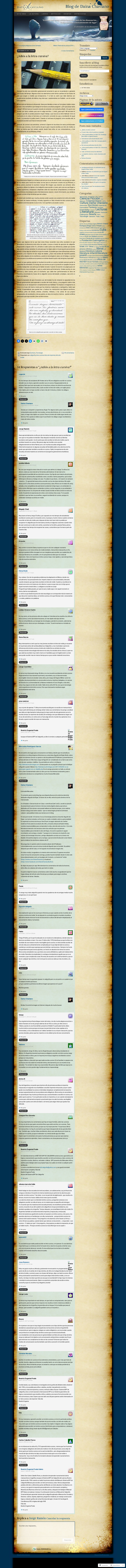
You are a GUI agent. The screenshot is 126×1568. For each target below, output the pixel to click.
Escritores (93, 205)
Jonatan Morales (25, 1353)
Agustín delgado (25, 907)
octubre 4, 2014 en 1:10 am (26, 573)
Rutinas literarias (86, 158)
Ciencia (100, 196)
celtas (103, 226)
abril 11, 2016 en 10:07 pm (26, 1046)
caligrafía (33, 355)
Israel (82, 246)
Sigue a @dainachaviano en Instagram (91, 115)
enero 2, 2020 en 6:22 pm (26, 1442)
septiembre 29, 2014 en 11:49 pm (28, 511)
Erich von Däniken (91, 236)
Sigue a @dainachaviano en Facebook (91, 109)
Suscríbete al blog (89, 62)
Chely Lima (89, 228)
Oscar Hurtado (92, 262)
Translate (92, 50)
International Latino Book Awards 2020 (92, 138)
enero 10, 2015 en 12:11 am (26, 639)
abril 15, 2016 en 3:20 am (26, 1081)
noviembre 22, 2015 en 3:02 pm (27, 975)
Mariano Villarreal (88, 257)
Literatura (87, 212)
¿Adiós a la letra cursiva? (33, 56)
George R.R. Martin (92, 242)
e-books (99, 232)
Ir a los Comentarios (67, 51)
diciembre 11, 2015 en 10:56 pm (27, 1017)
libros (99, 248)
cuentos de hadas (89, 232)
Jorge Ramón (37, 1518)
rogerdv (22, 374)
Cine (102, 199)
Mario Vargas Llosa (98, 257)
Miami (105, 257)
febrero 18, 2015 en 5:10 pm (26, 703)
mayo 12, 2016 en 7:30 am (26, 1117)
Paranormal (104, 212)
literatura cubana (94, 251)
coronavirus (95, 230)
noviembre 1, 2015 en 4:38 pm (27, 933)
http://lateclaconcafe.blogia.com (29, 764)
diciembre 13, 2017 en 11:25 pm (27, 1355)
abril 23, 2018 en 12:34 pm (28, 1151)
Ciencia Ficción (90, 198)
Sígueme (83, 75)
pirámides (87, 264)
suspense (91, 268)
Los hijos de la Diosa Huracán (95, 255)
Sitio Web (21, 14)
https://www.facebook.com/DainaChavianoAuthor (37, 862)
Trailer (98, 216)
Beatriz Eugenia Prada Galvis (32, 1469)
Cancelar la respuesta (58, 1518)
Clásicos (82, 201)
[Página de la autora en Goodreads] (102, 104)
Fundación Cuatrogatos (93, 240)
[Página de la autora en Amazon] (87, 104)
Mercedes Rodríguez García (30, 746)
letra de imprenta (49, 355)
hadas (86, 244)
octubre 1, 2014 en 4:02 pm (26, 543)
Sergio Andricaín (93, 266)
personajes (82, 264)
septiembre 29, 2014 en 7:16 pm (27, 431)
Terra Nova (97, 268)
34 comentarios (69, 353)
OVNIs (100, 262)
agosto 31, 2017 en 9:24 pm (26, 1321)
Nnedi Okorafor (88, 259)
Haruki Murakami (93, 244)
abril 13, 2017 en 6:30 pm (25, 1239)
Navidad (81, 259)
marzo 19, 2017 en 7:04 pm (26, 1186)
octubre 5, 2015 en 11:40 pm (26, 908)
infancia (105, 244)
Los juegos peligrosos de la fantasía (29, 45)
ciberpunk (96, 228)
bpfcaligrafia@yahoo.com (48, 1167)
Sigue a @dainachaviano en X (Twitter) (92, 121)
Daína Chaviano (27, 403)
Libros (45, 14)
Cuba (103, 229)
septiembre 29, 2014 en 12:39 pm (28, 376)
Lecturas (101, 209)
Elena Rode (23, 571)
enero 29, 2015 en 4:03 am (26, 668)
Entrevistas (80, 14)
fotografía (102, 238)
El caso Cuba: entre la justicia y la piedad (93, 132)
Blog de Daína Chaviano (87, 6)
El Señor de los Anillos (100, 234)
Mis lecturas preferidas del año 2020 (91, 145)
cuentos (82, 232)
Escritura (32, 353)
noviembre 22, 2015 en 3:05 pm (29, 1000)
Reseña (92, 214)
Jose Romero (24, 1262)
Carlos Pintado (97, 226)
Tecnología (39, 353)
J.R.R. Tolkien (89, 247)
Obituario (97, 212)
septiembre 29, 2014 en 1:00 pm (29, 405)
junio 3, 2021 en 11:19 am (28, 732)
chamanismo (83, 228)
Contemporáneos (93, 201)
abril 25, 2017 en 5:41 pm (25, 1264)
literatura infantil (88, 253)
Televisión (92, 216)
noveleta (95, 259)
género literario (100, 242)
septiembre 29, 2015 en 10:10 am (28, 888)
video (98, 270)
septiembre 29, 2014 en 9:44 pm (27, 465)
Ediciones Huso (89, 234)
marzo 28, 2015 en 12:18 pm (28, 787)
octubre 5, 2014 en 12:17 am (26, 612)
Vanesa (22, 1044)
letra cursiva (40, 355)
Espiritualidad (84, 207)
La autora (34, 14)
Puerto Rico (101, 264)
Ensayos (67, 14)
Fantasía (93, 207)
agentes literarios (84, 224)
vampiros (85, 270)
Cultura (84, 202)
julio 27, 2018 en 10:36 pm (26, 1414)
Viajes (102, 216)
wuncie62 (22, 1237)
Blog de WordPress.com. (102, 1555)
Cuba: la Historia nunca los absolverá (92, 151)
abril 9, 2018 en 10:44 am (26, 1380)
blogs (89, 226)
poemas (92, 264)
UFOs (81, 270)
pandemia (105, 262)
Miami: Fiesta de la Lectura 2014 (64, 45)
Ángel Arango (90, 272)
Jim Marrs (96, 246)
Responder (23, 399)
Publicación (84, 214)
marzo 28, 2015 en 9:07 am (26, 748)
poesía (95, 264)
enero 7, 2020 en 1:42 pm (28, 1471)
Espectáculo (103, 205)
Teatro (98, 214)
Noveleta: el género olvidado (99, 180)
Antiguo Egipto (92, 224)
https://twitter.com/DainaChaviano (32, 859)
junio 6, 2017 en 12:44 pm (26, 1296)
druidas (95, 232)
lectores (94, 249)
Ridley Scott (86, 266)
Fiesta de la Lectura (93, 238)
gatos (86, 242)
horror (100, 244)
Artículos (56, 14)
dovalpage (84, 167)
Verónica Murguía (91, 270)
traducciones (104, 268)
